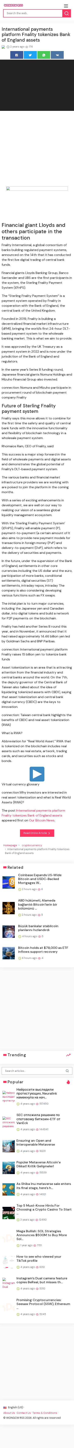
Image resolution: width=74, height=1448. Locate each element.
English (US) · (15, 1407)
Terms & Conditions (44, 1413)
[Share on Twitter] (30, 55)
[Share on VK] (57, 55)
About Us (9, 1413)
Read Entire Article (35, 833)
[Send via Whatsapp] (43, 55)
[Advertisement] (37, 149)
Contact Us (24, 1413)
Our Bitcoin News (41, 820)
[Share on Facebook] (16, 55)
